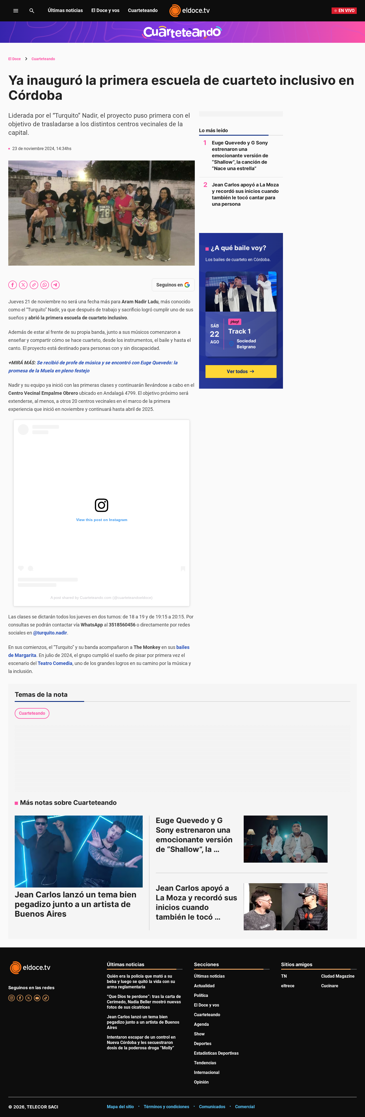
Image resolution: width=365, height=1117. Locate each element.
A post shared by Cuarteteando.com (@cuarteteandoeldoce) (102, 597)
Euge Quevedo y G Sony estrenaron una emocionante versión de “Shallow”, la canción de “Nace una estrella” (240, 155)
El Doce (14, 59)
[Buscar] (31, 10)
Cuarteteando (143, 10)
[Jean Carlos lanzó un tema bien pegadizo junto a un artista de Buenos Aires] (79, 852)
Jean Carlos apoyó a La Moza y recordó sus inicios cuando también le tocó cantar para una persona (245, 194)
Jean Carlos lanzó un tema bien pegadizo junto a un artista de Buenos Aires (76, 904)
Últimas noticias (65, 10)
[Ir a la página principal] (189, 10)
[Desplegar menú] (11, 10)
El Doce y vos (105, 10)
